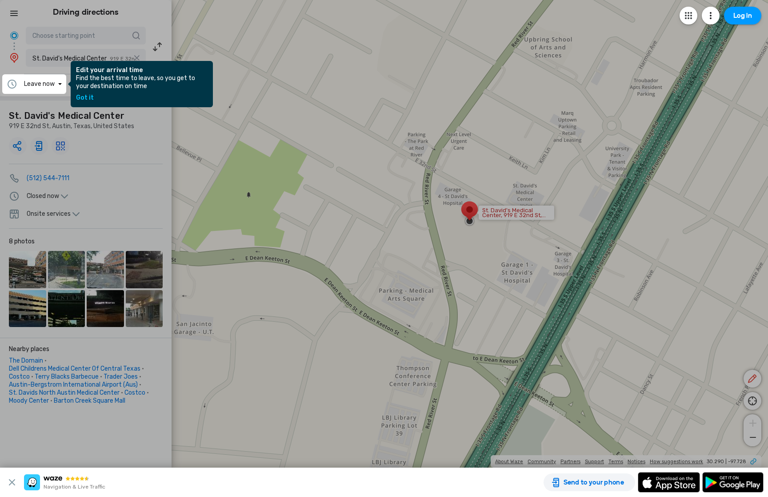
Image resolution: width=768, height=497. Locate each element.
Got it (85, 97)
